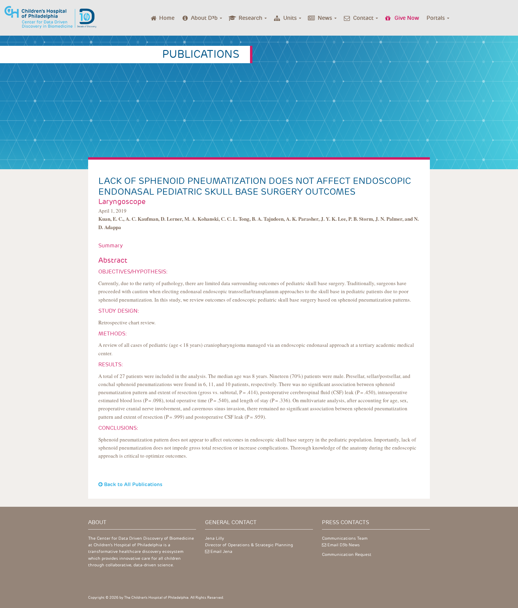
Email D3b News (343, 544)
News (326, 18)
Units (290, 18)
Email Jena (221, 551)
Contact (364, 18)
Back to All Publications (133, 484)
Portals (436, 18)
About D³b (205, 18)
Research (251, 18)
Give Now (406, 18)
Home (166, 18)
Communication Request (346, 554)
